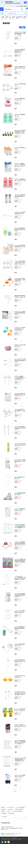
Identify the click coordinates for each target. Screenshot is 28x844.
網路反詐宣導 (11, 813)
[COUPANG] (5, 823)
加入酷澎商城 (3, 813)
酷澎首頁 (2, 17)
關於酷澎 (3, 807)
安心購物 (3, 811)
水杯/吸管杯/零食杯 (19, 17)
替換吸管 (25, 17)
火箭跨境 (7, 17)
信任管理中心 (10, 809)
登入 (18, 6)
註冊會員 (21, 6)
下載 (25, 2)
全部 (2, 13)
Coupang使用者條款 (20, 807)
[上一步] (10, 791)
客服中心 (25, 6)
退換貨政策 (3, 809)
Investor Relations (10, 807)
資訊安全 (8, 811)
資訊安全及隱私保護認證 (17, 811)
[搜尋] (25, 13)
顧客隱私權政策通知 (19, 809)
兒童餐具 (13, 17)
